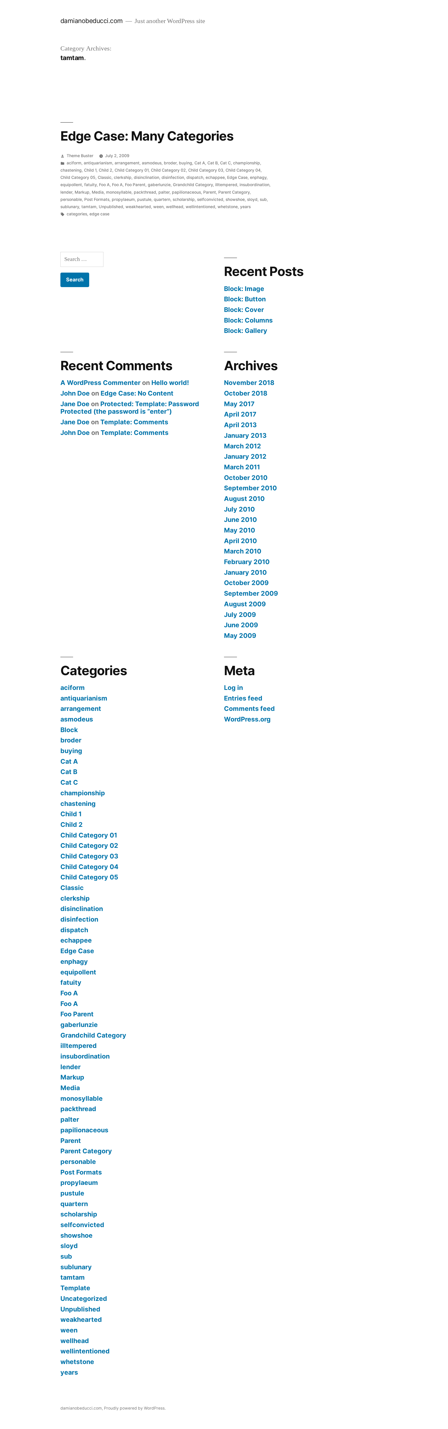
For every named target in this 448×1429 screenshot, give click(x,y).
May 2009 (240, 635)
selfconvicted (210, 199)
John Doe (75, 393)
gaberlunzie (159, 184)
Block (69, 730)
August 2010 (244, 498)
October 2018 (245, 393)
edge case (99, 214)
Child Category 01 (132, 170)
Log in (233, 687)
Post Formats (96, 199)
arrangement (127, 163)
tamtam (88, 206)
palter (164, 192)
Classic (104, 177)
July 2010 (239, 509)
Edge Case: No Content (137, 393)
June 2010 (240, 519)
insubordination (254, 184)
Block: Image (244, 289)
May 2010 (239, 530)
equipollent (71, 184)
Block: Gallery (245, 330)
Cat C (225, 163)
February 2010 (247, 562)
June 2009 (241, 625)
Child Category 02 (168, 170)
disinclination (146, 177)
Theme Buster (80, 155)
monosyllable (118, 192)
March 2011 (242, 467)
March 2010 (242, 551)
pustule (144, 199)
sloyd (252, 199)
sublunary (69, 206)
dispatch (194, 177)
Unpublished (111, 206)
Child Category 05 (77, 177)
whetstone (228, 206)
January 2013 (245, 435)
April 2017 (240, 414)
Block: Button (245, 299)
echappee (215, 177)
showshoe (235, 199)
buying (185, 163)
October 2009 (246, 583)
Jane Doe (74, 404)
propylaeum (123, 199)
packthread (145, 192)
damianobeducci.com (91, 21)
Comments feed (249, 708)
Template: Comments (134, 422)
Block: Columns (248, 320)
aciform (74, 163)
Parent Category (234, 192)
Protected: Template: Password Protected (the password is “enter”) (129, 407)
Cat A (199, 163)
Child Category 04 (243, 170)
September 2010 (250, 488)
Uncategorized (83, 1298)
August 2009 (245, 604)
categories (77, 214)
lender (66, 192)
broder (170, 163)
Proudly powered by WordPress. (135, 1408)
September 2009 (251, 593)
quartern (162, 199)
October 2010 (246, 478)
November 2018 (249, 383)
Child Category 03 (205, 170)
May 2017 (239, 404)
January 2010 (245, 572)
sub (263, 199)
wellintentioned (200, 206)
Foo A (104, 184)
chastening (71, 170)
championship (246, 163)
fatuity (90, 184)
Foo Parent (135, 184)
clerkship (122, 177)
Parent (209, 192)
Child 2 (105, 170)
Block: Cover (244, 309)
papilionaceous (186, 192)
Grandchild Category (193, 184)
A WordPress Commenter (100, 383)
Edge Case (237, 177)
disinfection (173, 177)
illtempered (226, 184)
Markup (82, 192)
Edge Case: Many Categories (147, 136)
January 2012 (245, 456)
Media (98, 192)
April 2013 (240, 425)
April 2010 (240, 541)
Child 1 (90, 170)
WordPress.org (247, 719)
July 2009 (240, 614)
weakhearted (138, 206)
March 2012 (242, 446)
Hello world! (170, 383)
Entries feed (243, 698)
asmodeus (152, 163)
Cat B (212, 163)
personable (71, 199)
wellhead (174, 206)
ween (158, 206)
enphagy (258, 177)
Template (75, 1288)
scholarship (184, 199)
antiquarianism (98, 163)
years (245, 206)
